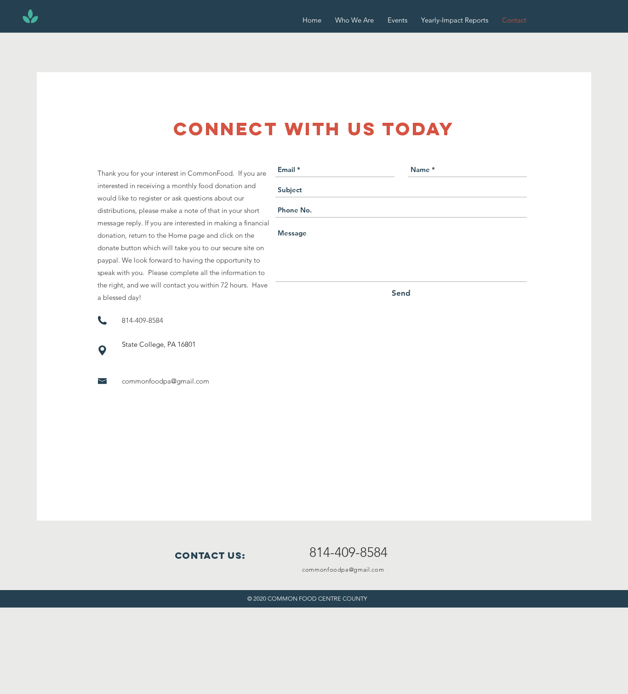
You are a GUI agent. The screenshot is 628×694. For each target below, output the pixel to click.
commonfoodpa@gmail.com (165, 381)
